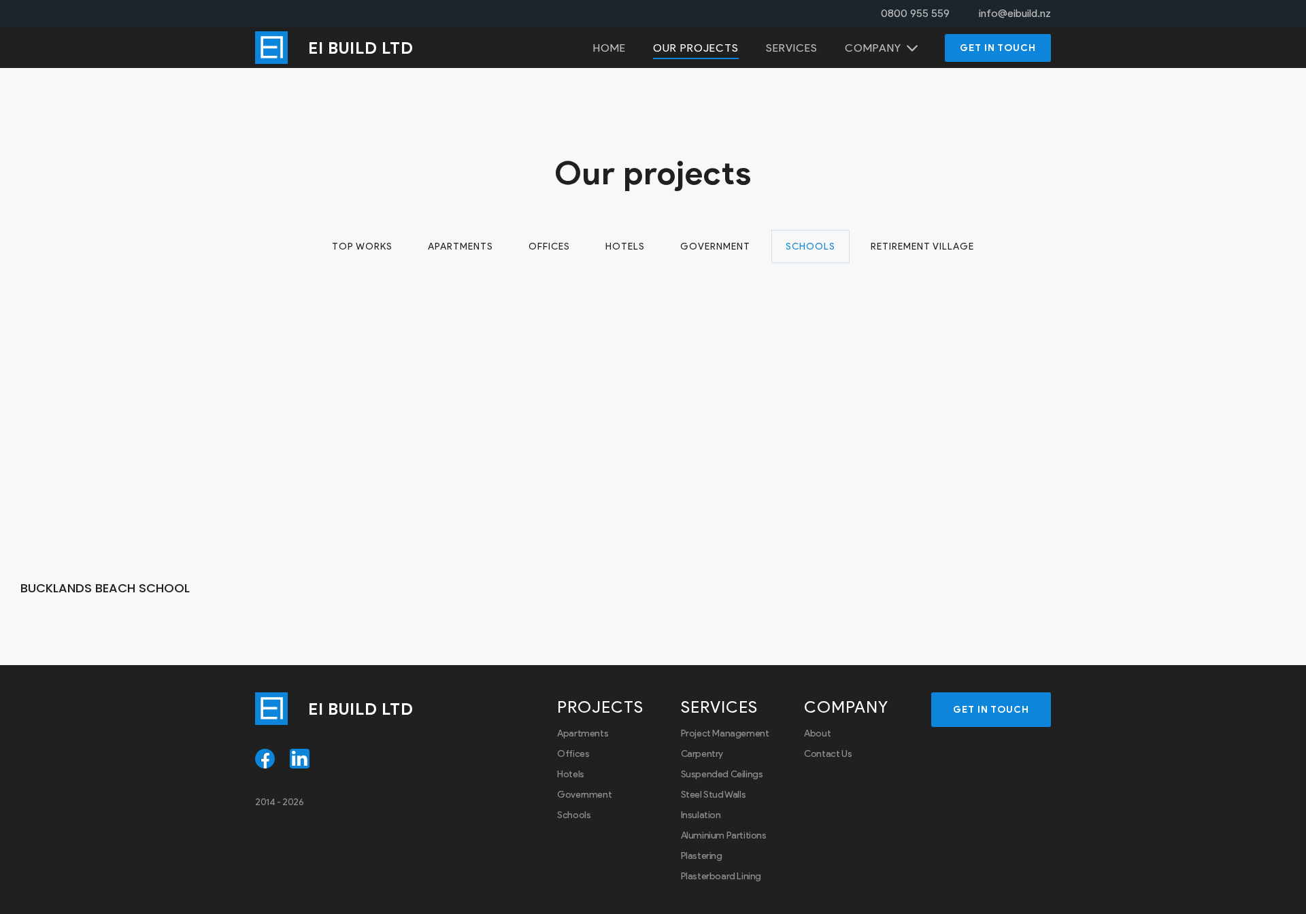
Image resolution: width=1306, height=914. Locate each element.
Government (715, 246)
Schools (810, 246)
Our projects (696, 47)
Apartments (460, 246)
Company (873, 47)
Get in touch (998, 48)
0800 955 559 (915, 13)
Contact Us (828, 754)
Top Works (362, 246)
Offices (549, 246)
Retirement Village (922, 246)
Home (609, 47)
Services (792, 47)
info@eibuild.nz (1015, 13)
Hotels (625, 246)
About (817, 733)
